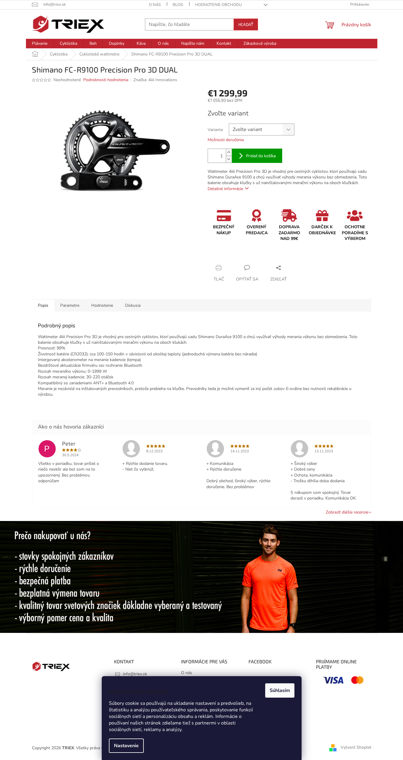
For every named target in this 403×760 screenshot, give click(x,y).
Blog (178, 4)
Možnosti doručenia (226, 140)
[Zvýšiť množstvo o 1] (229, 152)
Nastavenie (126, 745)
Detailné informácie (225, 189)
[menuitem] (39, 43)
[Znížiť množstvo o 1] (229, 159)
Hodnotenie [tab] (102, 305)
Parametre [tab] (69, 305)
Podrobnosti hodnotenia (105, 80)
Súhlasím (280, 690)
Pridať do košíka (261, 155)
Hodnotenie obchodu (218, 4)
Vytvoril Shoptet (356, 747)
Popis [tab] (43, 305)
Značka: (155, 80)
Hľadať (245, 24)
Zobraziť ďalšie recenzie (347, 512)
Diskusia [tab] (132, 305)
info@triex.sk (135, 674)
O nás (155, 4)
